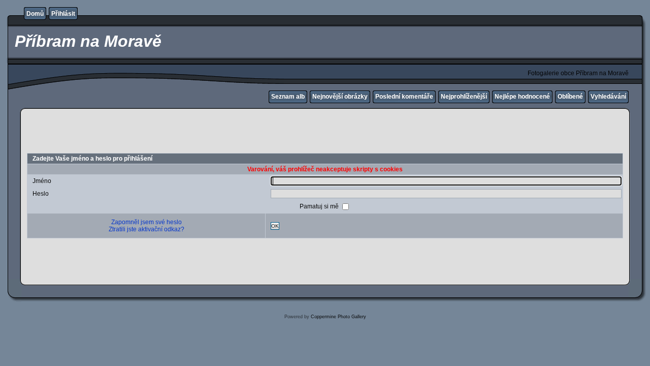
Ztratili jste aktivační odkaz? (146, 229)
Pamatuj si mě (320, 206)
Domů (35, 13)
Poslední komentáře (404, 96)
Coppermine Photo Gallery (338, 316)
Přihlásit (63, 13)
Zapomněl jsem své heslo (146, 222)
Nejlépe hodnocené (522, 96)
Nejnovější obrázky (340, 96)
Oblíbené (570, 96)
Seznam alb (288, 96)
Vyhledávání (608, 96)
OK (275, 226)
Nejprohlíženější (464, 96)
